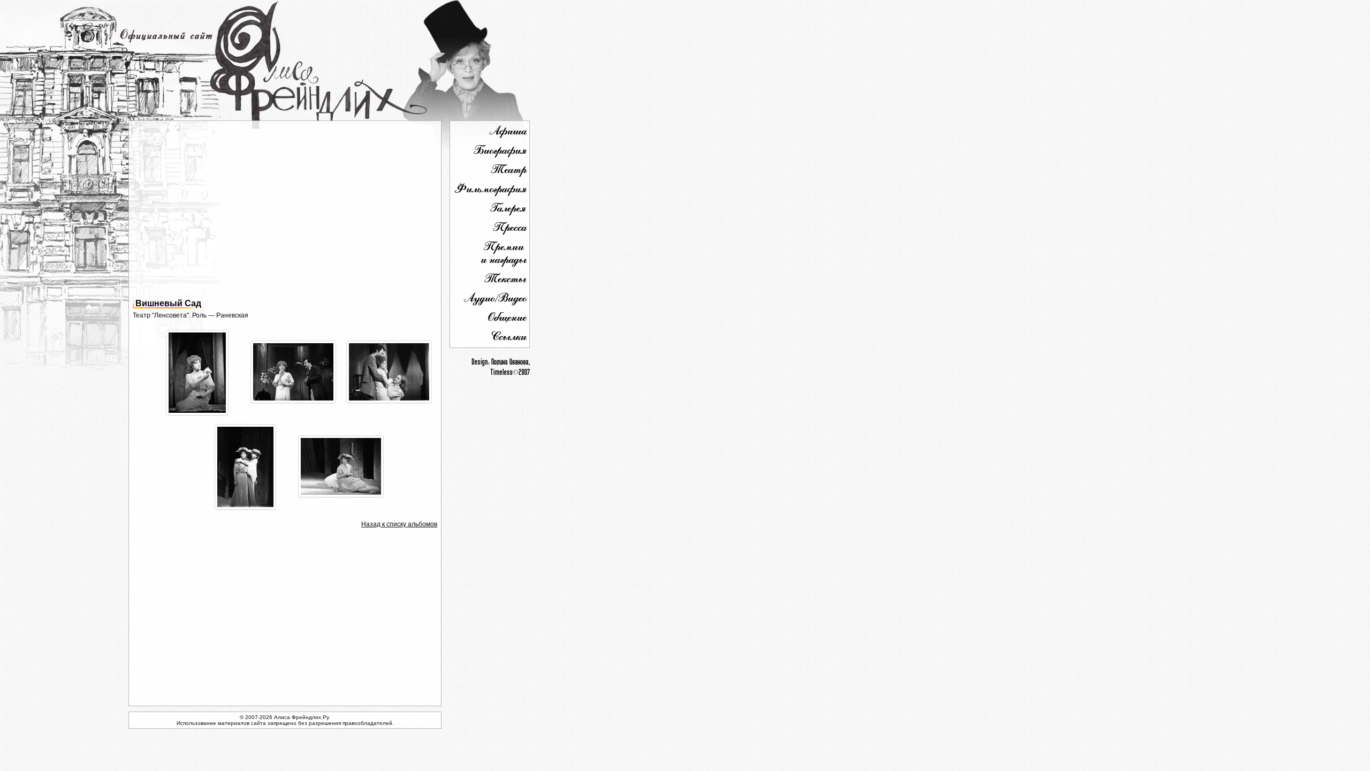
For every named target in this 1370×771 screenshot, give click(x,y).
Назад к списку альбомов (399, 524)
